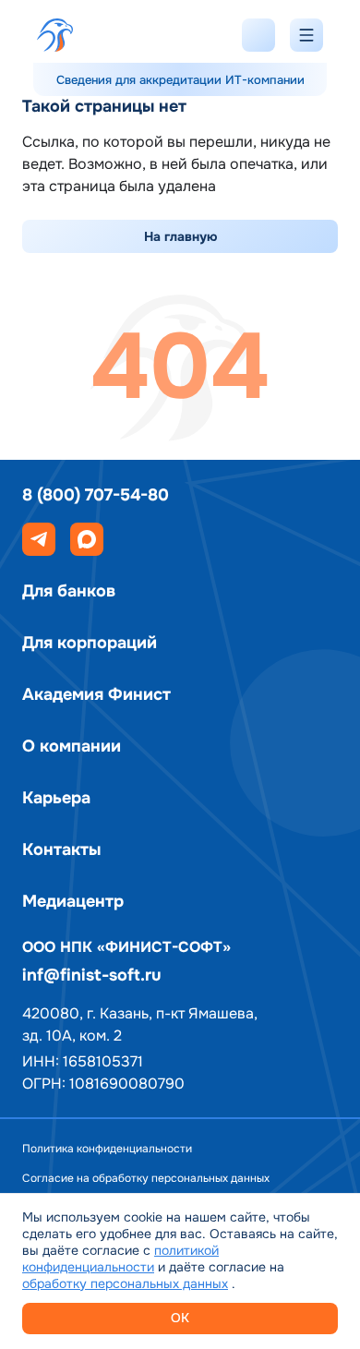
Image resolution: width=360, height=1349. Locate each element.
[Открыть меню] (306, 35)
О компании (71, 746)
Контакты (61, 849)
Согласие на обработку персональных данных (146, 1178)
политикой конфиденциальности (120, 1258)
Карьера (56, 798)
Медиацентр (73, 901)
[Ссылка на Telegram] (38, 539)
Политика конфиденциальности (107, 1148)
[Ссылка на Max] (86, 539)
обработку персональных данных (125, 1283)
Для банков (68, 591)
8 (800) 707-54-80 (95, 495)
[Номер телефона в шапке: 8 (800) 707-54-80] (258, 35)
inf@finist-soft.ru (92, 975)
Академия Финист (96, 694)
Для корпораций (89, 642)
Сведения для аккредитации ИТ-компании (180, 80)
